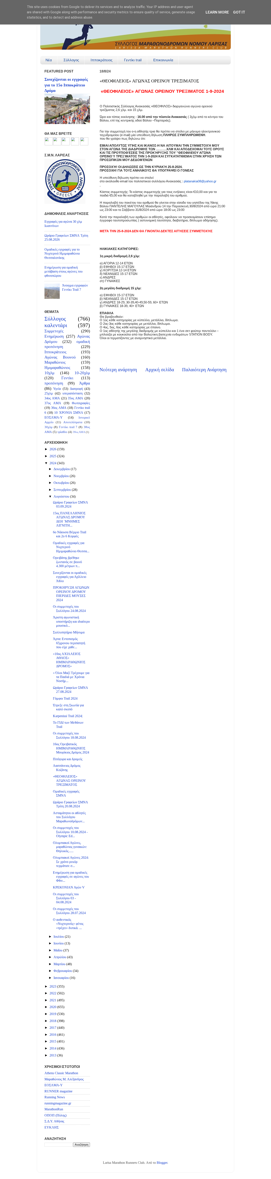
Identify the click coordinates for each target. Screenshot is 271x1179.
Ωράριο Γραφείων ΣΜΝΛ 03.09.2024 (70, 504)
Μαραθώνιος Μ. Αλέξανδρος (64, 1079)
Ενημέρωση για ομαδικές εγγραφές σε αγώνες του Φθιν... (71, 877)
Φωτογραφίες (81, 403)
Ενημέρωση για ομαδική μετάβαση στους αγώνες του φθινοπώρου (63, 272)
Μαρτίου (60, 964)
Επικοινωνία (163, 60)
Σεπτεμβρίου (63, 490)
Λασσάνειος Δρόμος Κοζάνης (66, 768)
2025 (53, 456)
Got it (239, 12)
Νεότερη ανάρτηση (118, 369)
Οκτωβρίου (62, 483)
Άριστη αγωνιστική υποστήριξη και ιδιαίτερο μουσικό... (71, 621)
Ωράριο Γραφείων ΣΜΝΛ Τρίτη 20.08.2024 (70, 804)
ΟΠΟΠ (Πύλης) (55, 1115)
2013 (53, 1055)
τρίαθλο (62, 432)
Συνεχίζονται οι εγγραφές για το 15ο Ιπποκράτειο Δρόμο (66, 85)
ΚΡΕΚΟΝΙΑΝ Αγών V (69, 887)
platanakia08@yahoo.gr (200, 181)
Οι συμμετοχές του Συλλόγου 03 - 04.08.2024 (66, 898)
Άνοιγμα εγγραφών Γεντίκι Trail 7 (75, 287)
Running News (54, 1097)
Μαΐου (58, 950)
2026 (53, 449)
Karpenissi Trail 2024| (67, 716)
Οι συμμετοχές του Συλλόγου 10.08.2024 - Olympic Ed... (70, 832)
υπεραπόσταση (72, 393)
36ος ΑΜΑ (58, 408)
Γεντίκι (67, 378)
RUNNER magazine (58, 1091)
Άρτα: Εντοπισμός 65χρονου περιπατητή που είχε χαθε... (69, 643)
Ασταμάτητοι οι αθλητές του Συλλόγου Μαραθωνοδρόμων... (69, 817)
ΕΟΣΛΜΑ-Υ (53, 417)
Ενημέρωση (54, 336)
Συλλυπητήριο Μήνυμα (68, 632)
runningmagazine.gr (57, 1103)
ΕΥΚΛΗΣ (51, 1127)
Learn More (217, 12)
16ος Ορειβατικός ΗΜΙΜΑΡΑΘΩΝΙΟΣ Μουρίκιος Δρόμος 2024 (71, 748)
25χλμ (48, 393)
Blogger (162, 1163)
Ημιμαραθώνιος (57, 367)
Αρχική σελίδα (159, 369)
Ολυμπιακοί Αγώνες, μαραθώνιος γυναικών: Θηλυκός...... (70, 847)
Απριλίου (60, 957)
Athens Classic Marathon (61, 1073)
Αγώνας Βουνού (60, 357)
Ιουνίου (59, 943)
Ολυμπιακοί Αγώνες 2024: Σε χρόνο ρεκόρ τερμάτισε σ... (71, 862)
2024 (53, 463)
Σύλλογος (71, 60)
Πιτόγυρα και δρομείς (67, 759)
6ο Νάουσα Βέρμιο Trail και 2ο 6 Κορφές (69, 534)
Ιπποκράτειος (101, 60)
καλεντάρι (55, 325)
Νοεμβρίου (62, 476)
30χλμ (48, 427)
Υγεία (57, 389)
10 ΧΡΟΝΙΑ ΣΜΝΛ (68, 413)
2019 (53, 1014)
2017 (53, 1028)
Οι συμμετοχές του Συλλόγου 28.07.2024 (69, 911)
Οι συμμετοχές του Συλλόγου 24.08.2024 (69, 609)
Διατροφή (76, 389)
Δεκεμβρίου (62, 469)
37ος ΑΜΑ (52, 403)
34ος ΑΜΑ (52, 398)
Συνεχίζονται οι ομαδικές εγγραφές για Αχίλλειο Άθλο (70, 577)
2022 (53, 993)
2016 (53, 1035)
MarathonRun (53, 1109)
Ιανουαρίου (62, 978)
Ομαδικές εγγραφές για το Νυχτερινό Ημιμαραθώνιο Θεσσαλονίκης (62, 254)
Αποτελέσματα (72, 422)
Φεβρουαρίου (63, 971)
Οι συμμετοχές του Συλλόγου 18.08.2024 (69, 735)
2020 (53, 1007)
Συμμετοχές (54, 331)
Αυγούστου (62, 496)
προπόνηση (53, 383)
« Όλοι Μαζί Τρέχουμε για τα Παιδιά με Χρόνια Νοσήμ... (71, 677)
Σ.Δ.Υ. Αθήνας (54, 1121)
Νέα (49, 60)
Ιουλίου (59, 937)
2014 (53, 1048)
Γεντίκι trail (133, 60)
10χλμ (49, 373)
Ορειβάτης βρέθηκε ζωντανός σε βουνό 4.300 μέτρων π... (67, 562)
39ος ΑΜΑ (79, 432)
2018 (53, 1021)
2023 (53, 986)
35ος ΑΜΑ (75, 398)
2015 (53, 1041)
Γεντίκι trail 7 (68, 427)
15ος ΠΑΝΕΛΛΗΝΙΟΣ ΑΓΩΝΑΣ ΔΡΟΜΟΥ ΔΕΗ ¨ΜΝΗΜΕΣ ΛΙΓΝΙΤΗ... (69, 519)
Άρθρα (84, 383)
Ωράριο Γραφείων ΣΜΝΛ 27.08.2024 (70, 690)
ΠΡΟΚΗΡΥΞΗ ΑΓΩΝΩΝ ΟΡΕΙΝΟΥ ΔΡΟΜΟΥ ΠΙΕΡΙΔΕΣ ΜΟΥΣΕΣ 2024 (71, 594)
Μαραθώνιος (55, 362)
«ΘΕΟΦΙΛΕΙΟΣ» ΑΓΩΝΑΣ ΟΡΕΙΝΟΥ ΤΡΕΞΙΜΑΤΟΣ (69, 781)
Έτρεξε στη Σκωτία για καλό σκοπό (68, 707)
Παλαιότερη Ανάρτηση (204, 369)
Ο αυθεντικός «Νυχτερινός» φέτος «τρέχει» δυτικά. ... (68, 924)
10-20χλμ (82, 373)
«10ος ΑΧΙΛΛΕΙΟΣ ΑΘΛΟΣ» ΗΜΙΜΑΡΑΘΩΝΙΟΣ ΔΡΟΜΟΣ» (69, 660)
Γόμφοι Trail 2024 (65, 698)
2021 (53, 1000)
